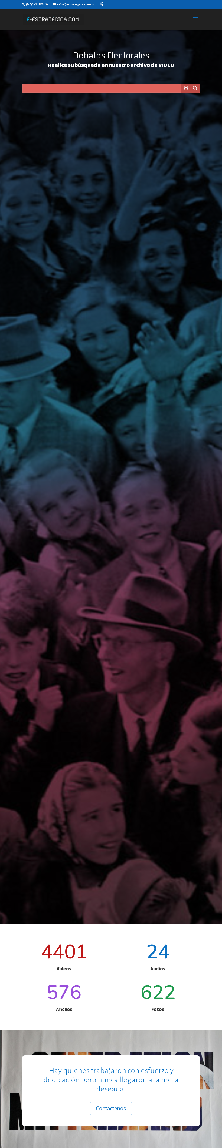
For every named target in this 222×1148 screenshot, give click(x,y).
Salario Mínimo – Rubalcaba (64, 178)
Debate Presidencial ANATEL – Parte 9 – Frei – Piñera (64, 442)
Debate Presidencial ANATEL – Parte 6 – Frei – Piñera (157, 571)
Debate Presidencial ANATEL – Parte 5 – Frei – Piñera (64, 699)
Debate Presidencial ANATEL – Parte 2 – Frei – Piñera (157, 828)
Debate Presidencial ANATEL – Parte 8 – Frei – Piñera (157, 442)
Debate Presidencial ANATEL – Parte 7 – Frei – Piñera (64, 571)
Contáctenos (111, 1108)
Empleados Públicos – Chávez (157, 178)
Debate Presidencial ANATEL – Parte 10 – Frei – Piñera (157, 313)
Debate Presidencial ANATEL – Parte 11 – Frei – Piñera (64, 313)
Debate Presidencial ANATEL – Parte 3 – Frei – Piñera (64, 828)
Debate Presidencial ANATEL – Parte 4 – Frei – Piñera (157, 699)
